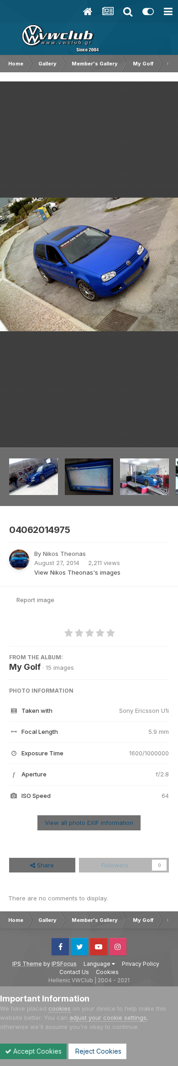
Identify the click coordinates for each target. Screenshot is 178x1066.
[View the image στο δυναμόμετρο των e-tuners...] (144, 476)
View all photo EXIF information (89, 822)
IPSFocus (64, 963)
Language (98, 963)
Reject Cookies (97, 1051)
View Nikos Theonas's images (77, 572)
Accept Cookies (36, 1051)
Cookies (107, 972)
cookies (59, 1008)
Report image (35, 599)
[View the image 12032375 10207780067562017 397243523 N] (89, 476)
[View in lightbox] (89, 264)
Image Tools (140, 431)
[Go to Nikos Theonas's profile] (19, 559)
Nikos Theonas (64, 553)
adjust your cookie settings (108, 1017)
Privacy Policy (140, 963)
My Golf (25, 667)
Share (44, 865)
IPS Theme (27, 963)
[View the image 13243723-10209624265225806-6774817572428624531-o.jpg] (33, 476)
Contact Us (74, 972)
